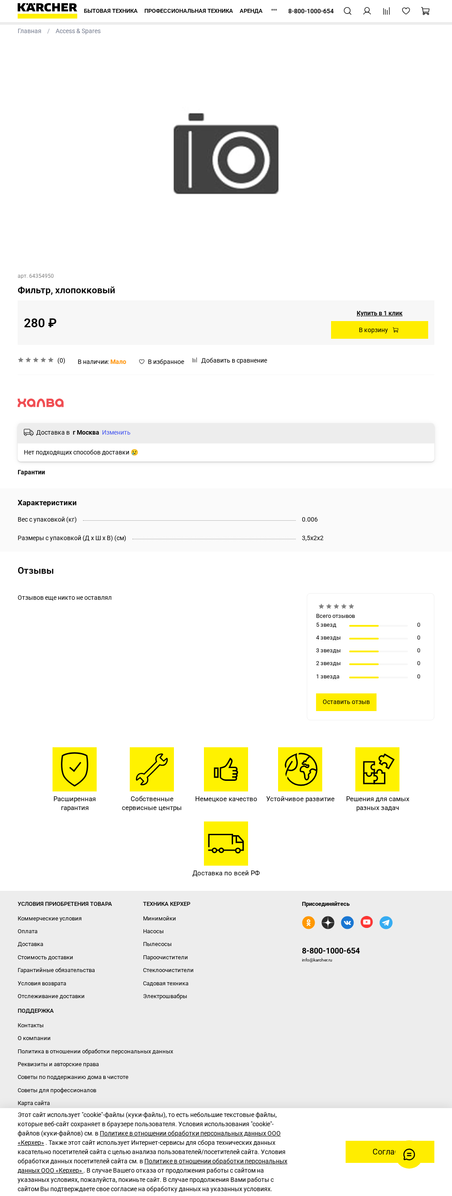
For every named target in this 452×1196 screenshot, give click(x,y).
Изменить (116, 432)
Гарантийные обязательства (56, 970)
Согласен (390, 1151)
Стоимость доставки (45, 957)
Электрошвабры (165, 996)
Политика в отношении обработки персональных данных (95, 1051)
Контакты (31, 1025)
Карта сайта (34, 1103)
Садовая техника (165, 983)
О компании (34, 1038)
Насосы (153, 931)
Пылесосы (157, 944)
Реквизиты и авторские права (58, 1064)
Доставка (30, 944)
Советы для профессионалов (57, 1090)
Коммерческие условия (50, 918)
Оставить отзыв (346, 701)
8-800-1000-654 (331, 950)
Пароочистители (165, 957)
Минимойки (159, 918)
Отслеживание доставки (51, 996)
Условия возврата (42, 983)
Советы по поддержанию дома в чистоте (73, 1077)
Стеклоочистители (168, 970)
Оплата (28, 931)
